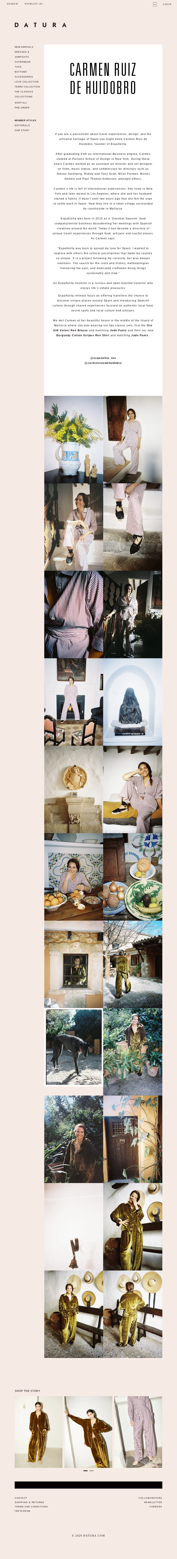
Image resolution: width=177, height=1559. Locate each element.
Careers (155, 1506)
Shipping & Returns (29, 1502)
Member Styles (25, 120)
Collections (24, 96)
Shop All (21, 103)
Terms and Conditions (31, 1506)
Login (167, 4)
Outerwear (23, 62)
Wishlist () (34, 4)
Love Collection (27, 82)
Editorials (22, 125)
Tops (18, 67)
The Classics (24, 91)
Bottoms (21, 72)
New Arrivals (24, 47)
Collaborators (150, 1498)
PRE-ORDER (22, 107)
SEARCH (12, 4)
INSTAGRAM (22, 1511)
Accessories (24, 77)
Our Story (22, 130)
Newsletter (153, 1502)
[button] (85, 1470)
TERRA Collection (27, 87)
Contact (21, 1498)
